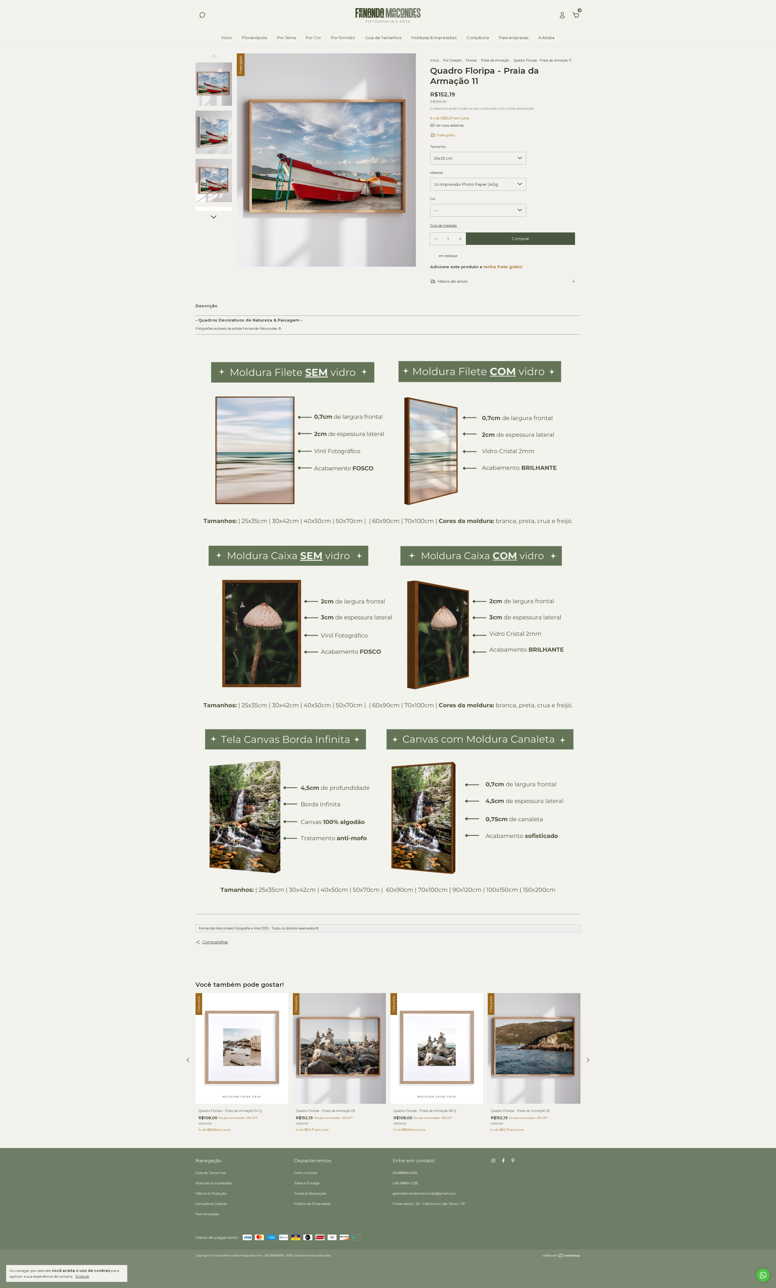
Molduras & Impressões (434, 37)
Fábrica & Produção (211, 1193)
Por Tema (286, 37)
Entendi (82, 1276)
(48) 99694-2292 (405, 1183)
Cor (432, 199)
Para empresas (513, 37)
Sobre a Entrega (306, 1183)
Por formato (343, 37)
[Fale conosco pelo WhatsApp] (763, 1275)
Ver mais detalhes (449, 125)
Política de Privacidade (312, 1204)
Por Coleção (452, 60)
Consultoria (478, 37)
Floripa (471, 60)
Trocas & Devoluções (310, 1193)
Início (227, 37)
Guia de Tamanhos (383, 37)
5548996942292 (405, 1173)
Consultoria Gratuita (211, 1204)
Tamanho (438, 147)
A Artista (546, 37)
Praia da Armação (495, 60)
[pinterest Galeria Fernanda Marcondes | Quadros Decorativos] (513, 1160)
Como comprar (305, 1173)
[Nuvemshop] (561, 1256)
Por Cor (313, 37)
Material (436, 173)
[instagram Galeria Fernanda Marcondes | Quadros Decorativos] (493, 1160)
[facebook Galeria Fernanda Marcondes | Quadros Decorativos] (503, 1160)
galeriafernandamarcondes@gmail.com (424, 1193)
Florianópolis (254, 37)
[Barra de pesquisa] (202, 16)
